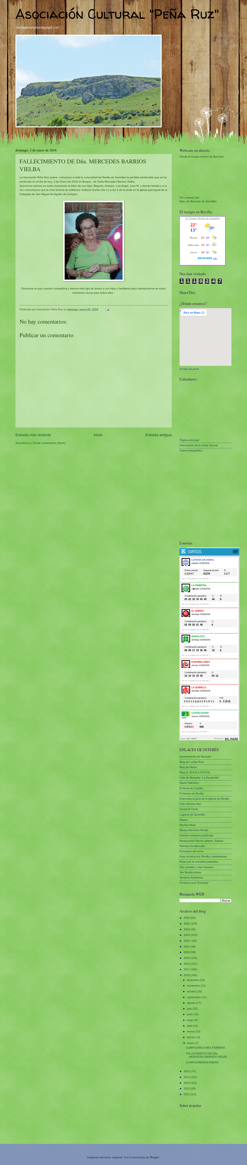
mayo (191, 1020)
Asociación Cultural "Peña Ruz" (117, 13)
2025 (187, 923)
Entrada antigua (158, 435)
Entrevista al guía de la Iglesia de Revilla (204, 798)
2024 (187, 929)
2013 (187, 1082)
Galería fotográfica (190, 450)
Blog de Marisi (188, 767)
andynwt (117, 1157)
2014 (187, 1077)
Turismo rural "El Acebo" (194, 882)
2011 (187, 1094)
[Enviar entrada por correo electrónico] (106, 309)
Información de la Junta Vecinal (198, 445)
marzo (191, 1031)
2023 (187, 935)
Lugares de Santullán (192, 814)
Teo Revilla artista (190, 872)
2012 (187, 1088)
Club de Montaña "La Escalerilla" (199, 777)
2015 (187, 1071)
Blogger (154, 1157)
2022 (187, 940)
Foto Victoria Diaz (190, 804)
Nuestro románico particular (196, 835)
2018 (187, 963)
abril (190, 1025)
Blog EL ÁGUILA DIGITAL (194, 772)
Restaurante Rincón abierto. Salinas (201, 840)
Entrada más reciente (33, 435)
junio (190, 1014)
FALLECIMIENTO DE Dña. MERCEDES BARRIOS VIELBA (206, 1055)
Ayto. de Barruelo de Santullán (198, 201)
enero (191, 1043)
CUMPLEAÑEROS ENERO (202, 1062)
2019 (187, 958)
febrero (192, 1037)
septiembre (194, 997)
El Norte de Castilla (191, 788)
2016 (187, 975)
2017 (187, 969)
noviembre (194, 985)
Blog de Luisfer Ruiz (191, 762)
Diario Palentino (189, 782)
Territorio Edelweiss (191, 877)
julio (190, 1008)
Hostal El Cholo (188, 809)
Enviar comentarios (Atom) (49, 443)
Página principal (189, 440)
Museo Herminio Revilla (193, 830)
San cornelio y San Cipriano (196, 867)
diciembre (193, 980)
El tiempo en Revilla (191, 793)
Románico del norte (191, 851)
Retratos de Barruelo (192, 846)
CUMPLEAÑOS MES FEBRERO (205, 1047)
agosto (191, 1002)
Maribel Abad (187, 825)
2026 (187, 917)
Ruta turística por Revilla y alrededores (203, 856)
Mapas (183, 819)
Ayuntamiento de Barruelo (195, 756)
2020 (187, 952)
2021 (187, 946)
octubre (192, 991)
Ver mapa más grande (189, 369)
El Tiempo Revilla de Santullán (202, 218)
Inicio (98, 435)
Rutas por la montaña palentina (198, 861)
